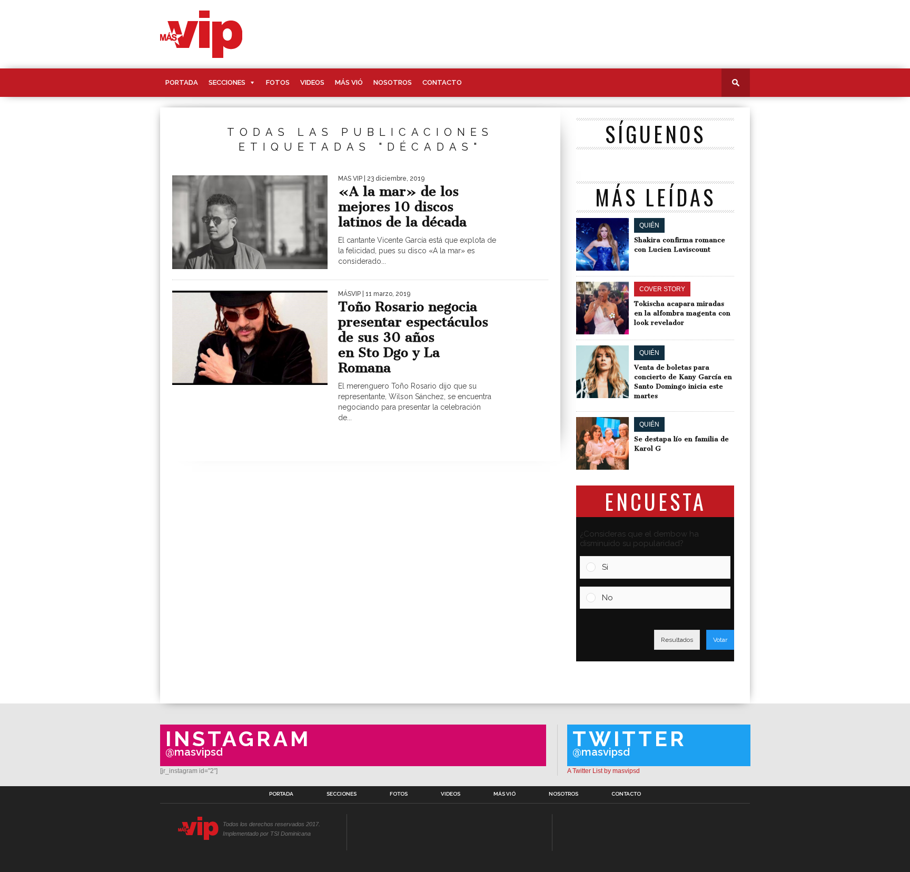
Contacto (442, 82)
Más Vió (349, 82)
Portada (181, 82)
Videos (312, 82)
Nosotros (392, 82)
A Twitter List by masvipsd (603, 771)
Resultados (677, 639)
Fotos (278, 82)
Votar (720, 639)
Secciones (227, 82)
